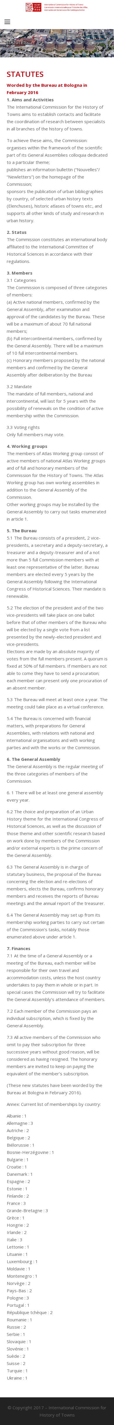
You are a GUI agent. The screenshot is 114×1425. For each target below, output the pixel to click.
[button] (7, 22)
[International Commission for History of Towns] (57, 7)
